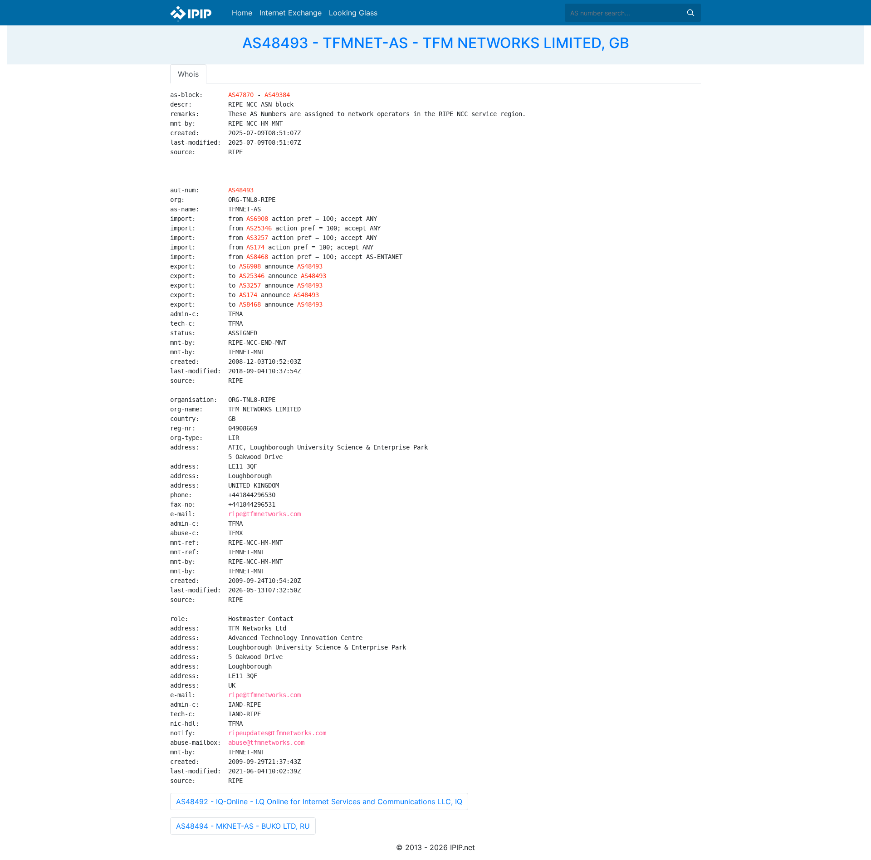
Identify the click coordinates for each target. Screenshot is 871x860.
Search (690, 13)
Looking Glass (353, 12)
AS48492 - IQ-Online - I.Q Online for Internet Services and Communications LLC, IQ (319, 801)
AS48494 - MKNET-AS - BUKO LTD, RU (243, 826)
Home (242, 12)
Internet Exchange (290, 12)
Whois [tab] (188, 73)
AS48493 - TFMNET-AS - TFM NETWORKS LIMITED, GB (435, 43)
